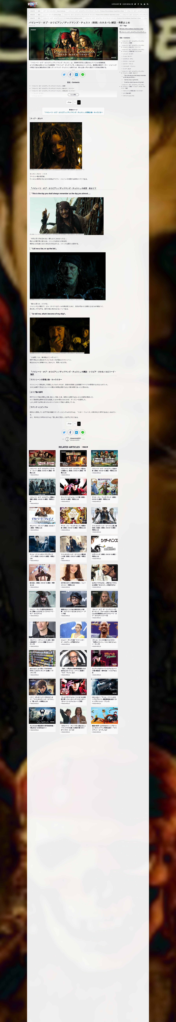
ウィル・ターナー (37, 96)
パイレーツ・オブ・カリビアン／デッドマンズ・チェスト (133, 32)
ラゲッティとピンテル (128, 95)
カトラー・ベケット (128, 64)
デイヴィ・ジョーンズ (128, 61)
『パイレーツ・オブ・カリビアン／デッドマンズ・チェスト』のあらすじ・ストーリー (52, 88)
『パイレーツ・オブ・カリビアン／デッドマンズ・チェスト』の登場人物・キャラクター (53, 91)
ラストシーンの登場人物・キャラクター (133, 91)
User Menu (126, 4)
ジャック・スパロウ (38, 93)
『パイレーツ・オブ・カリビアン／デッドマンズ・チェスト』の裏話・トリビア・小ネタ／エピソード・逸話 (133, 86)
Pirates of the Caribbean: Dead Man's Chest (132, 28)
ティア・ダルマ (127, 69)
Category (115, 4)
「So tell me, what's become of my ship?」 (134, 82)
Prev (69, 102)
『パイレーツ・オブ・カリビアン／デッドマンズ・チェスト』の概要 (48, 86)
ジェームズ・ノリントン (129, 66)
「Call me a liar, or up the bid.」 (131, 80)
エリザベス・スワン (128, 59)
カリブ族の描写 (127, 93)
